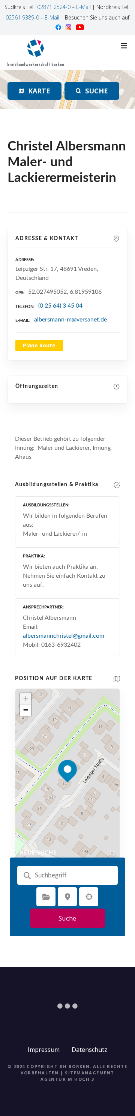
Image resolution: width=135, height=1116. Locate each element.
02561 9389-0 (22, 17)
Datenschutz (89, 1049)
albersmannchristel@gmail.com (63, 636)
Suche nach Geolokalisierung (88, 896)
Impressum (44, 1049)
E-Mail (83, 7)
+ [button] (25, 698)
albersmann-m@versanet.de (70, 320)
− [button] (25, 710)
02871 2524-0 (53, 7)
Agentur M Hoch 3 (67, 1079)
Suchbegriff (27, 875)
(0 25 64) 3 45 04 (60, 306)
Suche (67, 918)
